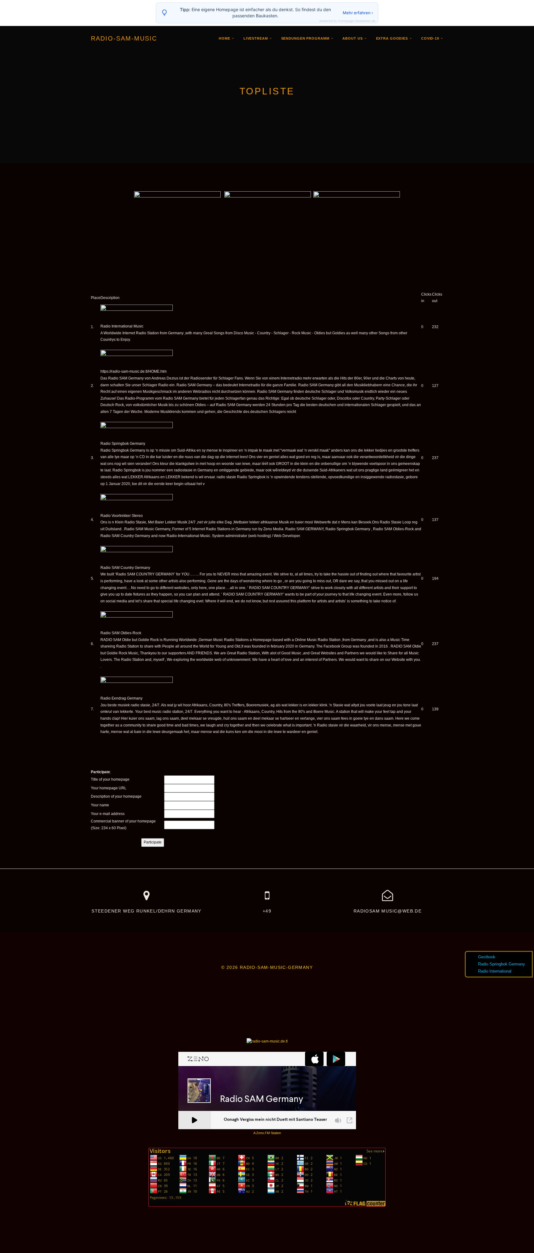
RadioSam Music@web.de (388, 910)
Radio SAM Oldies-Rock (120, 633)
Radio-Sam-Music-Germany (276, 967)
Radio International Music (121, 326)
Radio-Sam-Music (124, 38)
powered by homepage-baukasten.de (347, 20)
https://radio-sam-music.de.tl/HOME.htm (133, 371)
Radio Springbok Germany (122, 443)
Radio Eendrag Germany (121, 698)
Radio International (494, 971)
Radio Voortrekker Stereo (121, 516)
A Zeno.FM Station (267, 1132)
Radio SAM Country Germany (125, 568)
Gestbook (486, 957)
